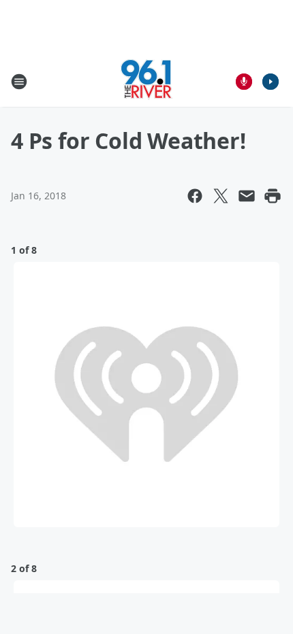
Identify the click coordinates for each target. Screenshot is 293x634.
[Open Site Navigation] (19, 81)
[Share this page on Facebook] (194, 195)
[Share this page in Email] (246, 195)
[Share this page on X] (220, 195)
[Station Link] (146, 81)
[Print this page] (272, 195)
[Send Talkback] (244, 81)
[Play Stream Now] (270, 81)
